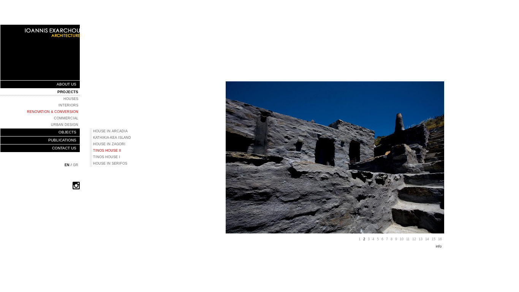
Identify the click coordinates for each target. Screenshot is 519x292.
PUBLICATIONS (62, 140)
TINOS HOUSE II (107, 150)
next (448, 123)
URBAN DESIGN (64, 125)
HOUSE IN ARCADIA (110, 131)
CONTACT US (64, 148)
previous (172, 123)
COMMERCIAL (66, 118)
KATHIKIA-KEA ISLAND (112, 138)
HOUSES (70, 99)
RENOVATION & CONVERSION (52, 112)
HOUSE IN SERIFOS (110, 163)
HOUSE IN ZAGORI (109, 144)
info (439, 246)
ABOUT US (66, 84)
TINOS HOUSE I (106, 157)
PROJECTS (67, 92)
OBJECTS (67, 132)
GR (75, 165)
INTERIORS (68, 105)
